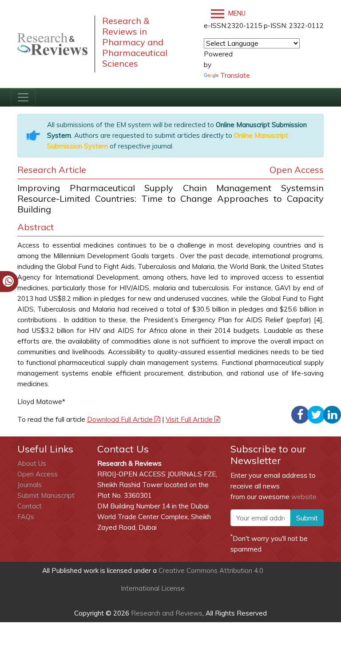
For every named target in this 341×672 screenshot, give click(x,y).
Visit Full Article (190, 419)
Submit (307, 517)
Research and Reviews (165, 613)
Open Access (37, 474)
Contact (29, 506)
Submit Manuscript (46, 495)
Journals (29, 484)
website (304, 496)
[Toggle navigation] (23, 97)
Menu (236, 13)
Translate (235, 75)
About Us (31, 463)
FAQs (25, 516)
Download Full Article (121, 419)
